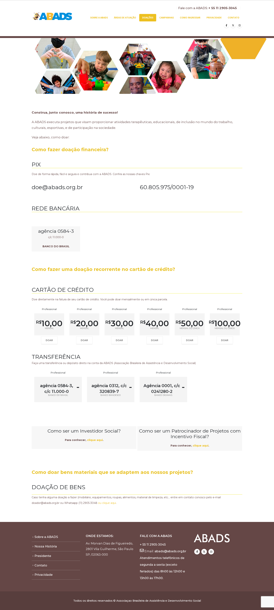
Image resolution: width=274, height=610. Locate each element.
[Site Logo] (52, 16)
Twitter (204, 552)
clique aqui (94, 440)
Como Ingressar (190, 17)
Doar (49, 340)
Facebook (197, 552)
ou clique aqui (107, 503)
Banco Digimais (163, 395)
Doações (147, 17)
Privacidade (214, 17)
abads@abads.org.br (170, 551)
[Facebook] (226, 25)
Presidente (42, 556)
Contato (233, 17)
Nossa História (45, 546)
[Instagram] (239, 25)
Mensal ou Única (190, 328)
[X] (233, 25)
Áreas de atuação (125, 17)
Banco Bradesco (110, 395)
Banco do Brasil (58, 395)
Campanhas (166, 17)
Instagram (211, 552)
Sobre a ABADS (99, 17)
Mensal (49, 328)
